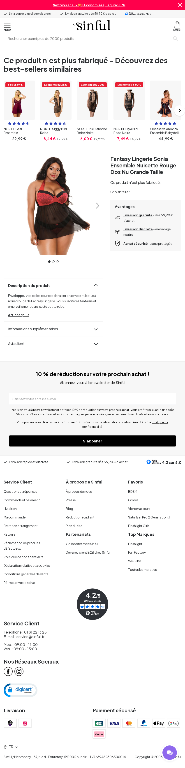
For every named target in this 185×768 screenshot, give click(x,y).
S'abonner (92, 441)
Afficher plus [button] (18, 315)
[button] (180, 5)
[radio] (10, 123)
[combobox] (88, 38)
